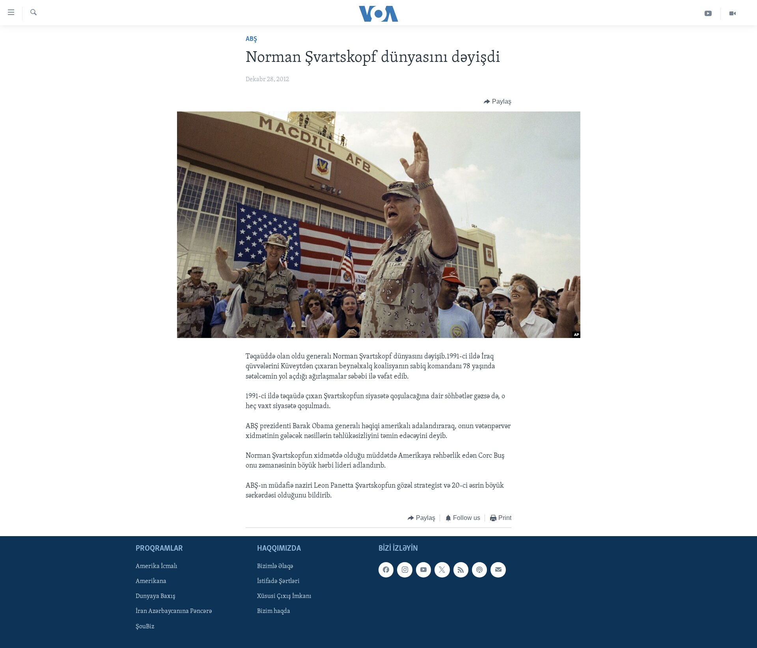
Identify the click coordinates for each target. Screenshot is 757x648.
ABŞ (251, 39)
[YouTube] (708, 13)
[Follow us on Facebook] (385, 569)
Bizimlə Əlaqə (275, 566)
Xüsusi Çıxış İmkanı (284, 596)
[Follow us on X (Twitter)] (441, 569)
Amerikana (151, 581)
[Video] (732, 13)
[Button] (497, 102)
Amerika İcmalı (156, 566)
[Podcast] (479, 569)
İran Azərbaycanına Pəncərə (174, 611)
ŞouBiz (145, 626)
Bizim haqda (273, 611)
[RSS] (460, 569)
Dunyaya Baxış (155, 596)
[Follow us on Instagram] (404, 569)
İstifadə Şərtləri (278, 581)
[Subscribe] (497, 569)
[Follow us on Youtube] (423, 569)
